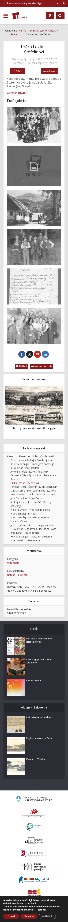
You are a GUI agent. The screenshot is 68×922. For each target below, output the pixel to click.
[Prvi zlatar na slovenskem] (16, 724)
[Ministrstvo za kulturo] (34, 799)
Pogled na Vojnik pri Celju (39, 738)
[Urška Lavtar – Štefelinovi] (34, 166)
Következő (49, 71)
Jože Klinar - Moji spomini (24, 532)
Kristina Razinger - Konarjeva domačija (32, 464)
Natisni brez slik (43, 366)
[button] (54, 412)
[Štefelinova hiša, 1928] (34, 208)
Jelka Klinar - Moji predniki (24, 467)
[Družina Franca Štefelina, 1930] (34, 247)
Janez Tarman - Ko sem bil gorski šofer (32, 525)
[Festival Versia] (16, 687)
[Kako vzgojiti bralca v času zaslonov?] (16, 666)
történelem (13, 562)
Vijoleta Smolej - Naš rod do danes (30, 509)
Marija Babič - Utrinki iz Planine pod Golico (34, 494)
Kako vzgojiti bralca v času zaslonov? (39, 661)
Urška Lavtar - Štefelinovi (24, 483)
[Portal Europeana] (34, 826)
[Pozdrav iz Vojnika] (16, 766)
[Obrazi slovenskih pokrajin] (34, 866)
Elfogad (11, 916)
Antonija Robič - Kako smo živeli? (29, 471)
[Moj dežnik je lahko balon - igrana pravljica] (16, 646)
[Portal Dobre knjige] (34, 879)
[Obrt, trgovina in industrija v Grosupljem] (34, 405)
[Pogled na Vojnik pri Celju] (16, 745)
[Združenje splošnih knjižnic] (34, 893)
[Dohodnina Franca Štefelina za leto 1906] (34, 286)
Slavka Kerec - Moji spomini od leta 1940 (33, 490)
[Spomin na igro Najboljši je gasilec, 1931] (34, 125)
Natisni (22, 366)
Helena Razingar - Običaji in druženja (31, 536)
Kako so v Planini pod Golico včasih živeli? (30, 456)
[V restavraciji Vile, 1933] (34, 326)
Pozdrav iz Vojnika (35, 759)
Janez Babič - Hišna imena (25, 540)
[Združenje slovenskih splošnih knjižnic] (34, 853)
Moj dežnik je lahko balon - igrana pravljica (39, 640)
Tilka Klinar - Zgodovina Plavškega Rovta (33, 529)
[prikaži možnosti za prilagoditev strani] (58, 3)
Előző (18, 71)
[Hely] (50, 15)
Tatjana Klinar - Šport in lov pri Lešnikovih (33, 486)
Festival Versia (33, 680)
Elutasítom (29, 916)
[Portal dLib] (34, 840)
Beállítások (47, 916)
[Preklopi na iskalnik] (60, 15)
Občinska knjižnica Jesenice (42, 63)
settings (42, 909)
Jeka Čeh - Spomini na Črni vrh (27, 498)
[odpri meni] (5, 16)
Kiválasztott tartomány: (22, 3)
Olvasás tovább (17, 93)
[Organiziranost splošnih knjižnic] (34, 812)
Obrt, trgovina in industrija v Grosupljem (34, 428)
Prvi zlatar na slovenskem (39, 717)
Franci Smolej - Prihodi (23, 513)
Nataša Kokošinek (17, 574)
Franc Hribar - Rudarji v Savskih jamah (31, 460)
